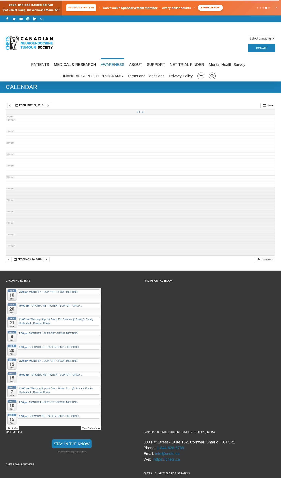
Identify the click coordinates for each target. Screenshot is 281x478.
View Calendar (90, 428)
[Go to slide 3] (263, 8)
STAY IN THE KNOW (72, 444)
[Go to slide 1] (257, 8)
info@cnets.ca (167, 453)
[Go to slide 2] (260, 8)
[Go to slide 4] (266, 8)
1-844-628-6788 (170, 448)
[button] (212, 75)
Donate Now (213, 7)
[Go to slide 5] (269, 8)
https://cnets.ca (167, 459)
